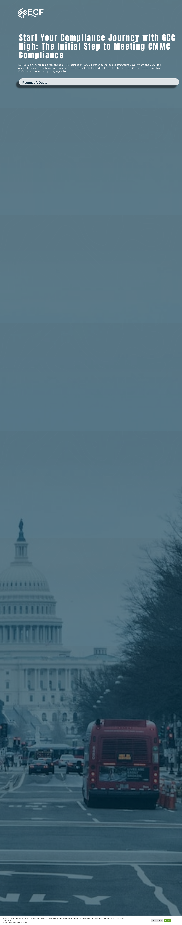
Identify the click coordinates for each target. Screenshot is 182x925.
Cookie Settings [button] (157, 920)
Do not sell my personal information (15, 923)
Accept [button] (167, 920)
